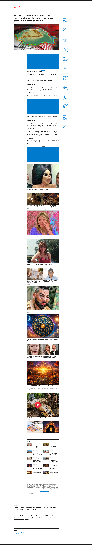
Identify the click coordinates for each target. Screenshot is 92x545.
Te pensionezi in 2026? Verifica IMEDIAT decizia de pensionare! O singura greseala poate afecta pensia (37, 461)
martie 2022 (65, 98)
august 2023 (65, 79)
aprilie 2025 (65, 57)
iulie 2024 (64, 67)
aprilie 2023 (65, 84)
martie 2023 (65, 85)
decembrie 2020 (65, 106)
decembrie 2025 (65, 48)
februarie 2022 (65, 99)
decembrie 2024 (65, 61)
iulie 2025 (64, 53)
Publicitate (64, 27)
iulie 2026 (64, 40)
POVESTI (64, 26)
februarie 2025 (65, 59)
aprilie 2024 (65, 70)
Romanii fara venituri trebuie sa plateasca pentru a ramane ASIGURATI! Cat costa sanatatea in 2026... (53, 455)
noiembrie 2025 (65, 49)
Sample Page (17, 533)
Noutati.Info (16, 541)
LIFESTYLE (65, 23)
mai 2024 (64, 69)
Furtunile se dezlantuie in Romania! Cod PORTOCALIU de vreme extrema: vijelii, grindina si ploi (53, 475)
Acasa (56, 7)
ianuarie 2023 (65, 87)
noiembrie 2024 (65, 62)
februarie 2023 (65, 86)
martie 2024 (65, 71)
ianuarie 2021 (65, 105)
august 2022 (65, 93)
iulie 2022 (64, 94)
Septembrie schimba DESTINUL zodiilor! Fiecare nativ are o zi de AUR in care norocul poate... (37, 475)
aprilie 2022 (65, 97)
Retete (65, 22)
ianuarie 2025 (65, 60)
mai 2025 (64, 56)
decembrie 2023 (65, 75)
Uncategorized (65, 31)
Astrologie (64, 18)
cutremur (43, 69)
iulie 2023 (64, 80)
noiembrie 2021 (65, 103)
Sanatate (71, 7)
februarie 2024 (65, 72)
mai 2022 (64, 96)
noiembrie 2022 (65, 89)
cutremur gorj (29, 496)
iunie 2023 (64, 81)
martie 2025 (65, 58)
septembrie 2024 (66, 65)
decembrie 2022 (65, 88)
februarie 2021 (65, 104)
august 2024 (65, 66)
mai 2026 (64, 42)
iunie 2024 (64, 68)
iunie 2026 (64, 41)
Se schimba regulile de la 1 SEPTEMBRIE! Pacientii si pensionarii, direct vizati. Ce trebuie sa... (54, 461)
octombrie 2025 (65, 50)
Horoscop (64, 20)
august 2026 (65, 39)
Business (76, 7)
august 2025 (65, 52)
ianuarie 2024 (65, 74)
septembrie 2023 (65, 78)
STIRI (64, 30)
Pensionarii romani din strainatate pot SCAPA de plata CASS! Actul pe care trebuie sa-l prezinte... (37, 455)
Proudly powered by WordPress (34, 541)
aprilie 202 (64, 107)
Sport (64, 29)
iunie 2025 (64, 55)
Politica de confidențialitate (19, 532)
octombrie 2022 (65, 90)
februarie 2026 (65, 46)
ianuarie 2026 (65, 47)
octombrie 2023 (65, 77)
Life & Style (65, 7)
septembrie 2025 (66, 51)
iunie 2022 (64, 95)
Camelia (28, 492)
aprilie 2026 (65, 43)
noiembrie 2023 (65, 76)
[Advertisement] (43, 61)
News (60, 7)
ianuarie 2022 (65, 100)
